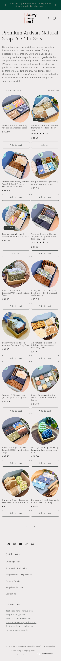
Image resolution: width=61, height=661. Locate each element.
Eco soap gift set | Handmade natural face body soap (45, 501)
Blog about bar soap (15, 587)
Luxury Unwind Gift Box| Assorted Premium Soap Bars (15, 344)
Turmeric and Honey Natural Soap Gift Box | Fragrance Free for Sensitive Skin (15, 184)
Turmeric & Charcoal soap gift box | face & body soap (14, 396)
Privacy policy (49, 646)
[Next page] (42, 527)
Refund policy (16, 650)
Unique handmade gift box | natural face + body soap (44, 183)
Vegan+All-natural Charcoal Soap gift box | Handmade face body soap (44, 236)
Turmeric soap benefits (17, 630)
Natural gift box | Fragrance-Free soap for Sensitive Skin (15, 501)
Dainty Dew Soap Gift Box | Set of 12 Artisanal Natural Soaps (43, 397)
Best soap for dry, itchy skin (19, 626)
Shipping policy (30, 650)
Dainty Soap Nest (19, 646)
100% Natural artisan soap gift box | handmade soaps (14, 126)
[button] (6, 18)
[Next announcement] (56, 5)
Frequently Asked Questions (19, 575)
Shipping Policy (13, 562)
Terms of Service (13, 581)
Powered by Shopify (34, 646)
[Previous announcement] (5, 5)
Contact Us (11, 594)
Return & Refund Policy (16, 568)
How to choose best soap (18, 618)
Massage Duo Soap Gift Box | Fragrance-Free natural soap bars (44, 450)
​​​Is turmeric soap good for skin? (21, 622)
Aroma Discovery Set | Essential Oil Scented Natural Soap (16, 293)
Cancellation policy (24, 655)
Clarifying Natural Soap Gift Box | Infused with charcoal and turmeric (44, 293)
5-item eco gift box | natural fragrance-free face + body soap (44, 127)
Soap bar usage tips (15, 614)
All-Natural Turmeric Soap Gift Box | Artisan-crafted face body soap (43, 345)
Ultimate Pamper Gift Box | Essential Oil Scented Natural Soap (16, 450)
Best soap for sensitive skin (19, 611)
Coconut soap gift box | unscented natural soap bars (15, 235)
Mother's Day (12, 71)
